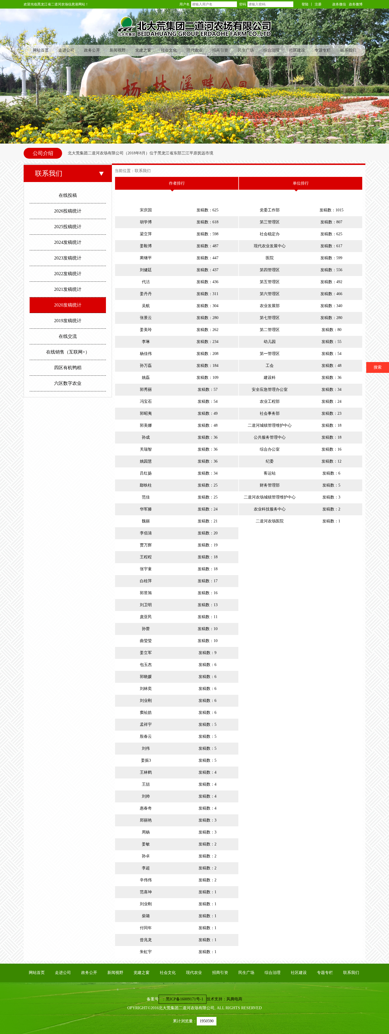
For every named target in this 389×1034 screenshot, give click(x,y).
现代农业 (194, 50)
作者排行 (177, 183)
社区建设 (297, 50)
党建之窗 (143, 50)
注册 (318, 4)
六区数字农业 (67, 383)
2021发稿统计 (67, 289)
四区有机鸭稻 (67, 367)
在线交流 (68, 336)
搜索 (378, 367)
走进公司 (66, 50)
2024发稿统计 (67, 242)
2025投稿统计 (67, 226)
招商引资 (220, 50)
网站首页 (41, 50)
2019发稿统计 (67, 320)
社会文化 (169, 50)
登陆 (305, 4)
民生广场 (246, 50)
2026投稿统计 (67, 211)
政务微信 (339, 4)
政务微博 (356, 4)
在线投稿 (68, 195)
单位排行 (301, 183)
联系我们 (348, 50)
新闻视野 (118, 50)
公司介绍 (43, 153)
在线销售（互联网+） (68, 352)
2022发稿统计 (67, 273)
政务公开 (92, 50)
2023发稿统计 (67, 258)
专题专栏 (323, 50)
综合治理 (271, 50)
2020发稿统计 (67, 305)
